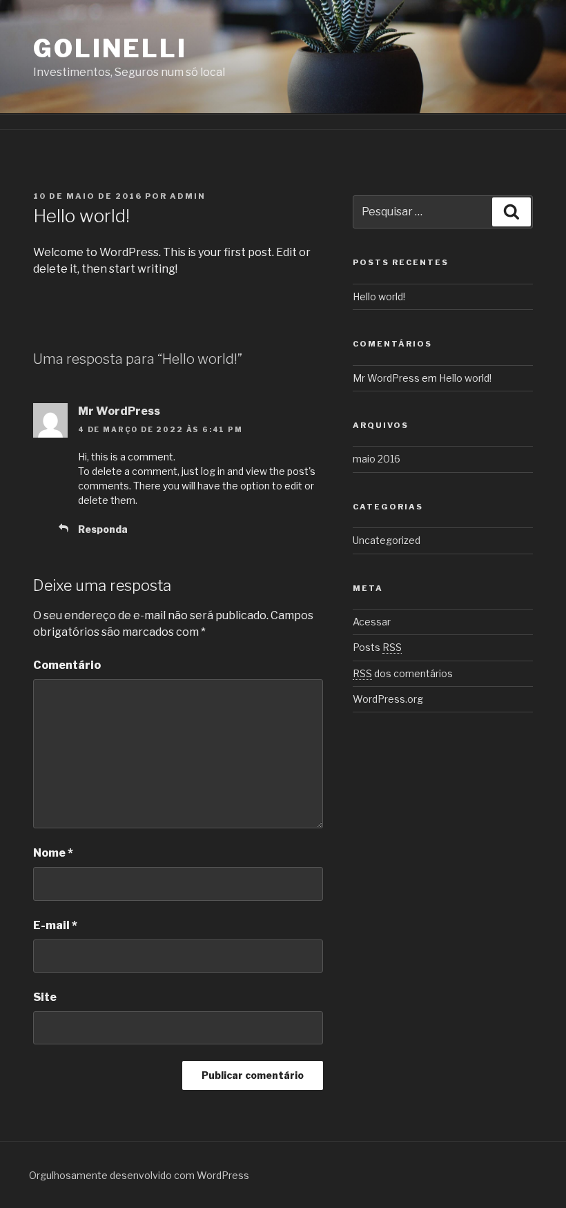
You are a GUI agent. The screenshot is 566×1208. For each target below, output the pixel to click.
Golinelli (110, 48)
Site (45, 997)
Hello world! (379, 296)
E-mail (55, 925)
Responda (103, 529)
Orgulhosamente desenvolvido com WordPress (139, 1175)
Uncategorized (386, 540)
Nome (53, 852)
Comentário (67, 665)
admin (188, 196)
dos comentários (403, 673)
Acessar (372, 621)
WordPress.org (388, 699)
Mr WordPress (119, 411)
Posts (377, 647)
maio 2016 (376, 459)
